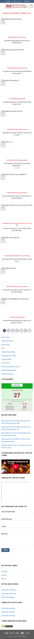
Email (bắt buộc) (6, 519)
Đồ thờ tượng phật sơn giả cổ (11, 366)
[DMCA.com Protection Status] (7, 626)
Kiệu (2, 348)
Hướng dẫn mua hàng (8, 590)
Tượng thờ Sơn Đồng (8, 352)
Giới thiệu (4, 571)
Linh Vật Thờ (5, 363)
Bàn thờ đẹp (5, 337)
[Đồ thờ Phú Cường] (17, 6)
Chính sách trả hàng (7, 612)
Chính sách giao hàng (8, 608)
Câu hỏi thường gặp (7, 597)
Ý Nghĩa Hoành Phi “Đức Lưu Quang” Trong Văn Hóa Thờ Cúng (16, 446)
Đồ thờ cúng (5, 345)
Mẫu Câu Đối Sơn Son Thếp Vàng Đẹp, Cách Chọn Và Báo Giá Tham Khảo (15, 422)
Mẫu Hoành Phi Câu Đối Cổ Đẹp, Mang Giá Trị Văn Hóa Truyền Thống (16, 434)
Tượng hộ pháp (6, 359)
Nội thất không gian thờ (9, 370)
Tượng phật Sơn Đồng (8, 356)
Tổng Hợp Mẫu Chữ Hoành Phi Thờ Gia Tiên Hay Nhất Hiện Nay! (15, 440)
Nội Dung (4, 534)
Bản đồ (3, 579)
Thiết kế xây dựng (7, 374)
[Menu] (2, 6)
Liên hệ (3, 575)
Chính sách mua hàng (8, 616)
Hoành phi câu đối (7, 341)
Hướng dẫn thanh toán (8, 593)
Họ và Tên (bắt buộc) (8, 511)
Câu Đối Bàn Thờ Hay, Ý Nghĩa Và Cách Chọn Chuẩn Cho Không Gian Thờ (15, 428)
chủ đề (3, 526)
